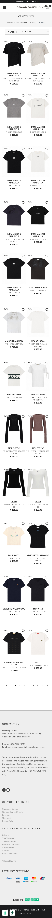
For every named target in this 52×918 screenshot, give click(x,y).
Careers (5, 850)
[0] (47, 7)
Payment (6, 815)
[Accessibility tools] (12, 913)
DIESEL (14, 502)
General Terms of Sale (12, 812)
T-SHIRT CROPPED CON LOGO (37, 559)
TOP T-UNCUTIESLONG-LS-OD (14, 505)
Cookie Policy (8, 847)
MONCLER (38, 609)
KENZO (38, 662)
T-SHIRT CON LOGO (14, 612)
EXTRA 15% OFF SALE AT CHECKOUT (26, 1)
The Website (8, 838)
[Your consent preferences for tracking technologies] (5, 913)
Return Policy (8, 821)
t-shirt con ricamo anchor (38, 345)
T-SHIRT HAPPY (14, 558)
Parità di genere (9, 853)
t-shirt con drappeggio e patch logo (14, 79)
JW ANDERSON (38, 341)
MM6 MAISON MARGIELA (14, 74)
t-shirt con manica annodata (38, 398)
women (10, 22)
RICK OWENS (14, 448)
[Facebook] (4, 790)
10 (43, 685)
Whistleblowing (9, 861)
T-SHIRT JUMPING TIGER (38, 665)
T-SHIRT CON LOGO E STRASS (14, 667)
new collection (21, 22)
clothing (33, 22)
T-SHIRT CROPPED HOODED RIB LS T (14, 452)
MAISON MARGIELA (37, 287)
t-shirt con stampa (38, 290)
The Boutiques (9, 841)
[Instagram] (8, 790)
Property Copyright (11, 844)
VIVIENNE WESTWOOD (38, 555)
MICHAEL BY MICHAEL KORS (14, 663)
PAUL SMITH (14, 555)
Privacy (5, 835)
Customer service (10, 809)
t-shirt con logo (14, 132)
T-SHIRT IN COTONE (38, 612)
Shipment (6, 818)
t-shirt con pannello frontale (14, 240)
